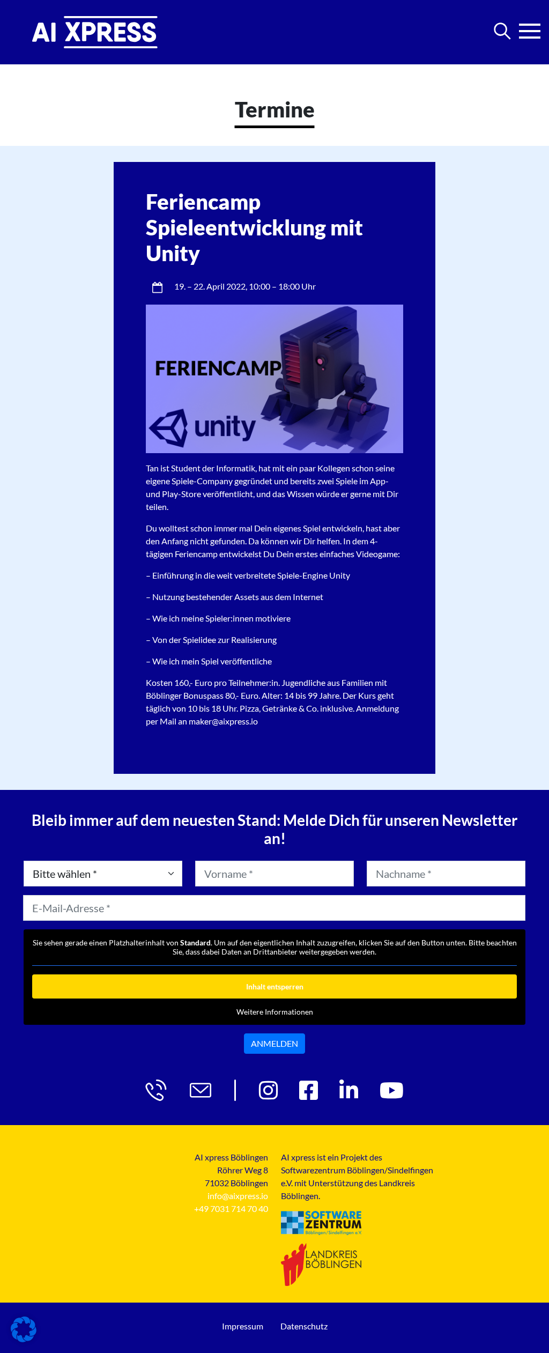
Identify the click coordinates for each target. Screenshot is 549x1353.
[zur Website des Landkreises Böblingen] (321, 1264)
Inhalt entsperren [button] (274, 986)
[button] (23, 1329)
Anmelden (274, 1043)
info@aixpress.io (237, 1196)
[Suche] (502, 31)
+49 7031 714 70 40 (231, 1208)
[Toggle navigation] (529, 27)
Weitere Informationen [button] (274, 1011)
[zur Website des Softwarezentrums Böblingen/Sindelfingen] (321, 1223)
